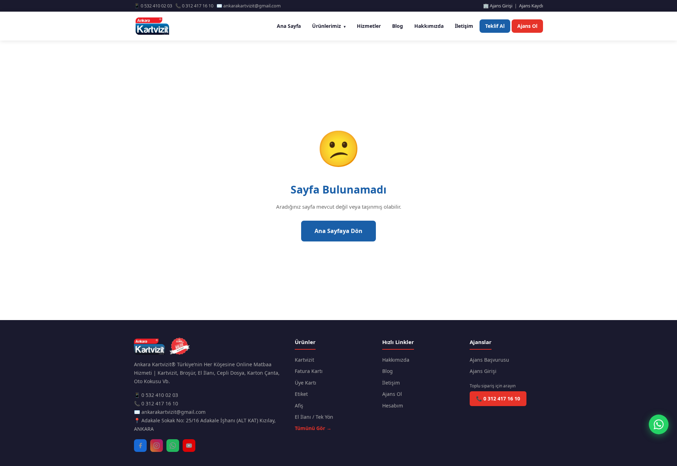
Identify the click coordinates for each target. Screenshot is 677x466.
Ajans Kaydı (531, 5)
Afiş (299, 405)
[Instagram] (156, 445)
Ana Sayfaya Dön (338, 231)
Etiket (301, 394)
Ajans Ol (527, 26)
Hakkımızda (429, 26)
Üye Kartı (305, 382)
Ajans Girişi (483, 371)
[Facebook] (140, 445)
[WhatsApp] (172, 445)
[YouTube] (189, 445)
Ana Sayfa (289, 26)
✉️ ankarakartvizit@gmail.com (170, 412)
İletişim (464, 26)
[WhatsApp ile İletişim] (659, 424)
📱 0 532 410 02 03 (156, 395)
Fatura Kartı (309, 371)
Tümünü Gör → (313, 428)
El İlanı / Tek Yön (314, 416)
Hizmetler (369, 26)
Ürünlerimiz (329, 26)
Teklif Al (495, 26)
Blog (397, 26)
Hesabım (392, 405)
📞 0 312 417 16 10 (156, 403)
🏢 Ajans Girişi (497, 5)
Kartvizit (304, 359)
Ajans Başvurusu (489, 359)
